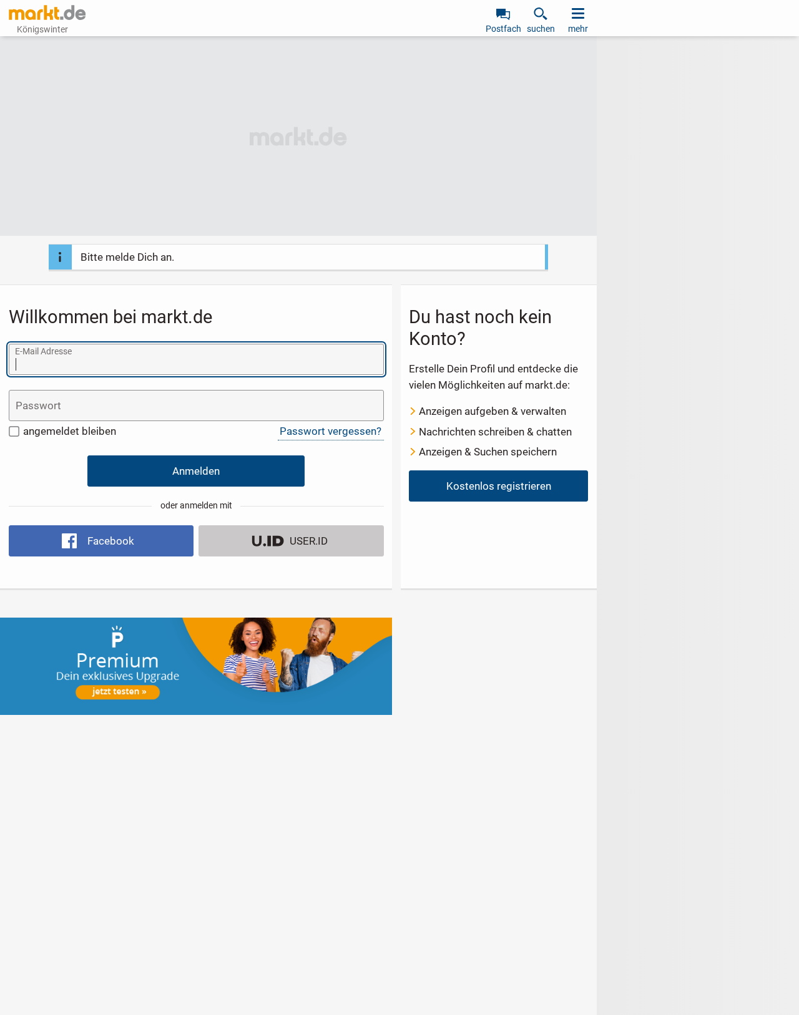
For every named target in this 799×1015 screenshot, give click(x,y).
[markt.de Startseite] (47, 12)
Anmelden (196, 471)
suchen (541, 29)
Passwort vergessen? (330, 431)
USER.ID (309, 541)
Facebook (110, 541)
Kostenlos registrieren (498, 486)
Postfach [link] (503, 29)
